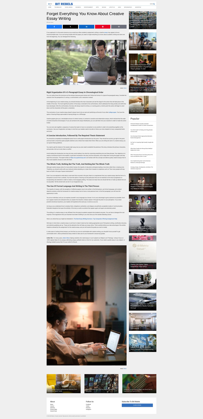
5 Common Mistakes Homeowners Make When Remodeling (140, 326)
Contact (52, 406)
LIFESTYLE (112, 7)
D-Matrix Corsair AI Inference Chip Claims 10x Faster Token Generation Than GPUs (142, 264)
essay (106, 32)
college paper (112, 112)
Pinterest (88, 407)
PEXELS (125, 88)
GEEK (119, 7)
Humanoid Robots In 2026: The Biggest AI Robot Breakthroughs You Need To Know (142, 187)
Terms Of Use (53, 411)
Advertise (52, 407)
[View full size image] (87, 62)
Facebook (88, 404)
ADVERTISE (138, 7)
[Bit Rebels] (63, 4)
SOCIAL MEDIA (68, 7)
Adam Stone (66, 238)
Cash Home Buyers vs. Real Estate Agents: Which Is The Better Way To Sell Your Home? (143, 109)
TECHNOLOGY (58, 7)
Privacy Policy (53, 409)
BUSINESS (78, 7)
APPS (97, 7)
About (51, 404)
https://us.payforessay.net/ (78, 157)
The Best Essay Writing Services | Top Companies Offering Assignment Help (95, 219)
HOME (49, 7)
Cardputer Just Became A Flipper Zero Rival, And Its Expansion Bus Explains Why (138, 390)
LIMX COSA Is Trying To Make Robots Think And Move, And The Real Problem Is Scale (142, 228)
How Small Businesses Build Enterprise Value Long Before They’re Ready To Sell (141, 67)
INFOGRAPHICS (128, 7)
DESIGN (104, 7)
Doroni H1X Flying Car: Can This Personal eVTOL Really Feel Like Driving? (142, 306)
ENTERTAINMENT (88, 7)
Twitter (87, 406)
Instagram (88, 409)
